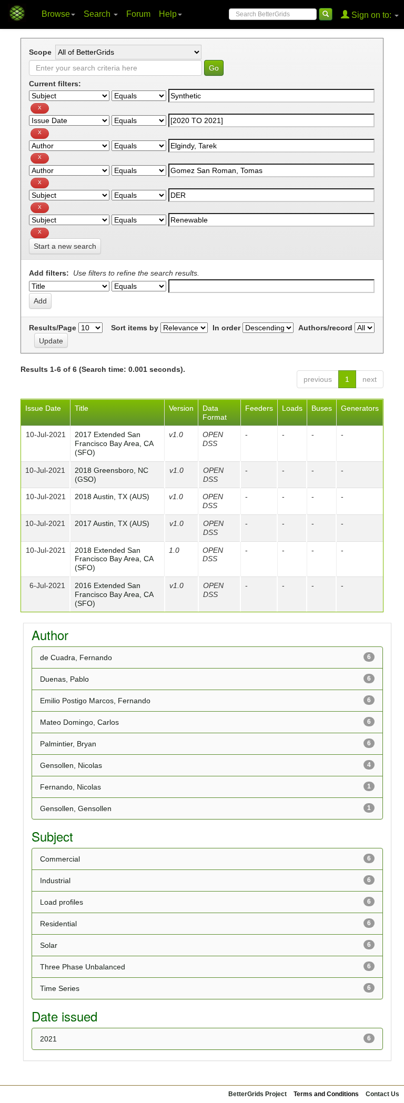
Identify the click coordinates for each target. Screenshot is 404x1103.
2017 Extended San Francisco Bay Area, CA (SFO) (114, 443)
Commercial (60, 859)
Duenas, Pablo (64, 679)
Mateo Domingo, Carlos (79, 722)
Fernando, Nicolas (70, 787)
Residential (58, 923)
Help (168, 13)
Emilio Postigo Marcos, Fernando (95, 700)
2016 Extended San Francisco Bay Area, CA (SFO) (114, 594)
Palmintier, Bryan (68, 744)
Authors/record (325, 327)
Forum (138, 13)
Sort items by (134, 327)
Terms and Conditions (326, 1094)
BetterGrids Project (257, 1094)
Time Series (59, 988)
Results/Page (52, 327)
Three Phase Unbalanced (82, 967)
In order (226, 327)
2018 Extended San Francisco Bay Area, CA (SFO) (114, 559)
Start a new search (65, 246)
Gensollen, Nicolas (71, 765)
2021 (48, 1039)
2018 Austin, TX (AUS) (112, 496)
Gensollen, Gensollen (76, 808)
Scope (40, 52)
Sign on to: (371, 15)
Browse (56, 13)
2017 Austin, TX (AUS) (112, 523)
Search (98, 13)
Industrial (55, 880)
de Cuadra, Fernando (76, 657)
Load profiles (61, 902)
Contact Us (382, 1094)
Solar (48, 945)
